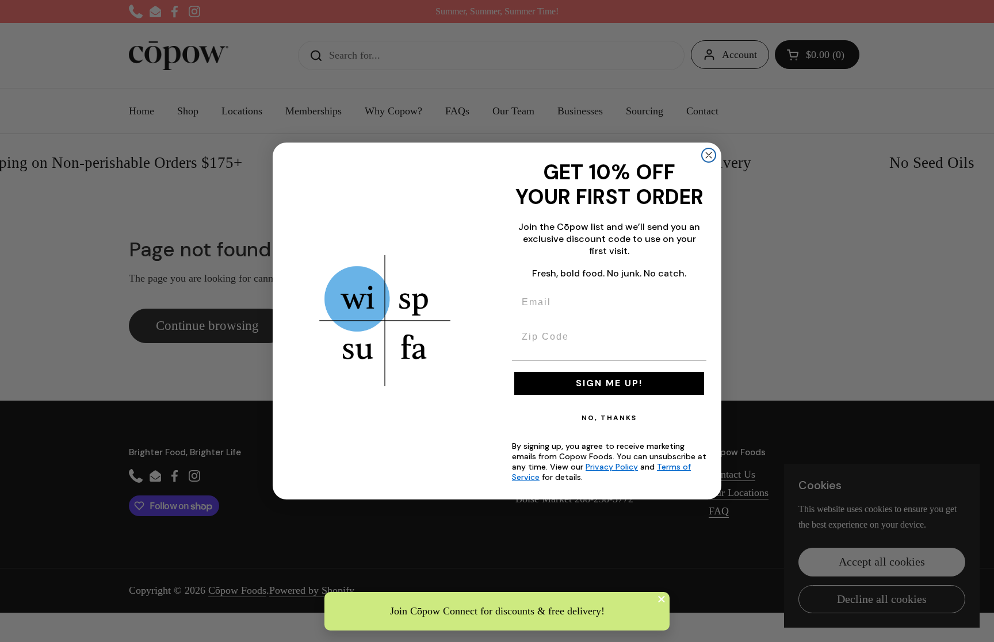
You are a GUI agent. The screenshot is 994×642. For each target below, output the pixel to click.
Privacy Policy (612, 467)
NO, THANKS (609, 417)
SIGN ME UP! (609, 383)
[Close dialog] (709, 155)
